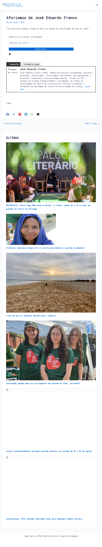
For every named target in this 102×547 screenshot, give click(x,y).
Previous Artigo (12, 123)
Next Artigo (92, 123)
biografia (14, 64)
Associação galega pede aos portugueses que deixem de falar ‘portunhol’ (43, 383)
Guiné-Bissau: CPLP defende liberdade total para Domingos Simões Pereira (44, 519)
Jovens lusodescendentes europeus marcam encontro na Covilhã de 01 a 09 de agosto (49, 451)
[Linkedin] (26, 114)
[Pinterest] (20, 114)
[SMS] (38, 114)
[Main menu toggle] (97, 5)
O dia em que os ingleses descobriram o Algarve (31, 315)
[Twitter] (13, 114)
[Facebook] (7, 114)
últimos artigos (32, 64)
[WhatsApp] (32, 114)
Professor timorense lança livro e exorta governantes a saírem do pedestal (45, 248)
